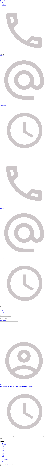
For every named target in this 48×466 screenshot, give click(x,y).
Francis (1, 384)
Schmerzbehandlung (4, 5)
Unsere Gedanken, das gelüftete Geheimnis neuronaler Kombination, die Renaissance (16, 386)
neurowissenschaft (34, 439)
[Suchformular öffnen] (0, 315)
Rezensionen (3, 449)
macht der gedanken (23, 439)
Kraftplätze (3, 445)
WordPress (17, 464)
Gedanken (16, 439)
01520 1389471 (2, 55)
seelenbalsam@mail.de (3, 105)
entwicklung (11, 439)
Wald (3, 447)
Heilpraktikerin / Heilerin (5, 443)
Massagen (3, 3)
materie (26, 439)
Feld (3, 446)
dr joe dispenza (2, 439)
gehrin (20, 439)
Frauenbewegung (4, 444)
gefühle (18, 439)
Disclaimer (3, 456)
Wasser (4, 448)
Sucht (2, 462)
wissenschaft (40, 439)
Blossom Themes (9, 464)
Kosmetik (3, 4)
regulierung (38, 439)
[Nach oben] (0, 465)
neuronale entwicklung (29, 439)
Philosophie (3, 311)
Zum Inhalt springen (2, 0)
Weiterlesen (43, 439)
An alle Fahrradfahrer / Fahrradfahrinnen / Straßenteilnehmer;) (9, 460)
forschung (14, 439)
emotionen (8, 439)
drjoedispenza (5, 439)
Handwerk (3, 461)
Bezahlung (3, 453)
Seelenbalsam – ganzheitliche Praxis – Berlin (9, 156)
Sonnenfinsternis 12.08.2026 (5, 459)
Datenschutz (3, 455)
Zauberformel (3, 450)
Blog (2, 2)
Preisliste (3, 454)
